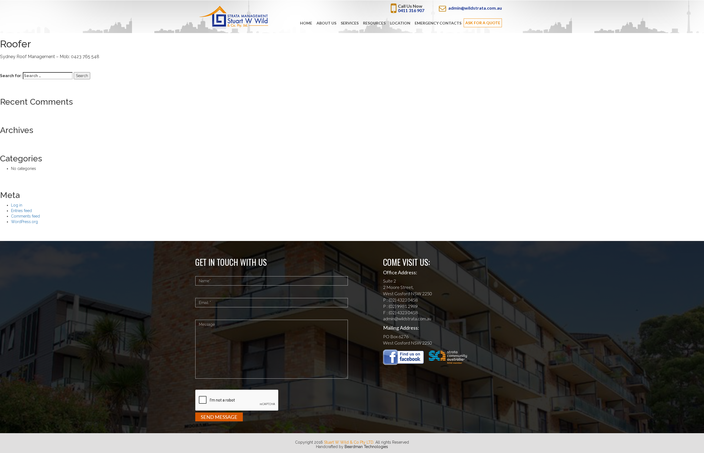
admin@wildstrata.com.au (475, 7)
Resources (374, 23)
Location (400, 23)
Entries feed (21, 210)
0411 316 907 (411, 10)
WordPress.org (24, 221)
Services (350, 23)
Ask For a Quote (482, 22)
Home (306, 23)
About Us (326, 23)
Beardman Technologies (366, 446)
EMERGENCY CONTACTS (438, 23)
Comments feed (25, 216)
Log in (16, 205)
